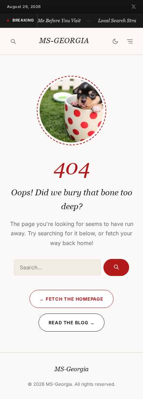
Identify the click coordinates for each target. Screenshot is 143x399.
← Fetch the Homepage (71, 299)
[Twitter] (133, 6)
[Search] (13, 41)
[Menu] (130, 41)
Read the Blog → (72, 322)
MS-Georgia (64, 41)
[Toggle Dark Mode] (115, 41)
